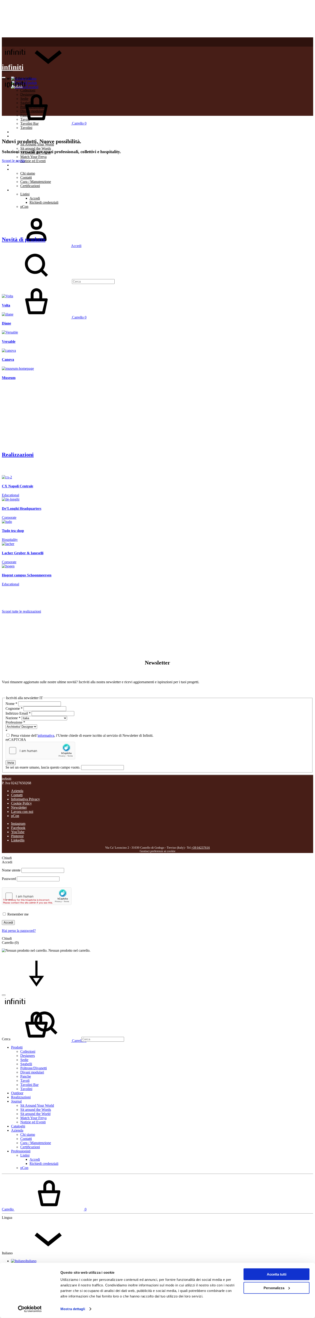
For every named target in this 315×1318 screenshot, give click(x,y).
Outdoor (17, 132)
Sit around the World (35, 1114)
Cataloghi (18, 165)
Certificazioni (30, 186)
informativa (46, 735)
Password (9, 879)
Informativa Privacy (25, 799)
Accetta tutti (276, 1274)
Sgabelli (26, 1064)
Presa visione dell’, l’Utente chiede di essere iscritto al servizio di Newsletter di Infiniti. (81, 735)
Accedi (35, 198)
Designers (27, 1056)
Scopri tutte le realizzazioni (21, 611)
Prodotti (17, 1047)
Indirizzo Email (18, 713)
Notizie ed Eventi (33, 161)
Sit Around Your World (37, 1105)
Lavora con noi (22, 812)
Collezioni (27, 1051)
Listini (25, 194)
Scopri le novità (13, 161)
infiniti (13, 67)
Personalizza (274, 1288)
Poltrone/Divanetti (33, 1068)
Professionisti (20, 190)
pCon (24, 207)
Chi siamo (27, 173)
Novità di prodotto (23, 239)
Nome (11, 704)
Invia (10, 762)
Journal (16, 1101)
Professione (15, 722)
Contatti (26, 177)
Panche (25, 1076)
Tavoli (25, 1080)
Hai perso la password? (19, 931)
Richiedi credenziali (44, 202)
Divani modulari (32, 1072)
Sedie (24, 1060)
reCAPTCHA (16, 740)
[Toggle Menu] (4, 77)
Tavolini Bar (29, 1085)
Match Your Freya (33, 157)
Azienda (17, 169)
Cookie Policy (21, 803)
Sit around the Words (35, 148)
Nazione (13, 718)
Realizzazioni (21, 136)
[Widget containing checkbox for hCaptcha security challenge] (40, 750)
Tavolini (26, 128)
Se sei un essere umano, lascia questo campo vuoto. (43, 767)
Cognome (14, 708)
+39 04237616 (200, 847)
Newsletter (19, 807)
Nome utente (11, 870)
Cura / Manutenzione (35, 182)
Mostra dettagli (72, 1309)
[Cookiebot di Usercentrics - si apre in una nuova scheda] (30, 1309)
